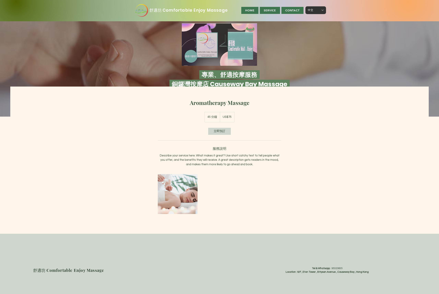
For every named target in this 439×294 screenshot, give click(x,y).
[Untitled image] (178, 194)
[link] (219, 131)
